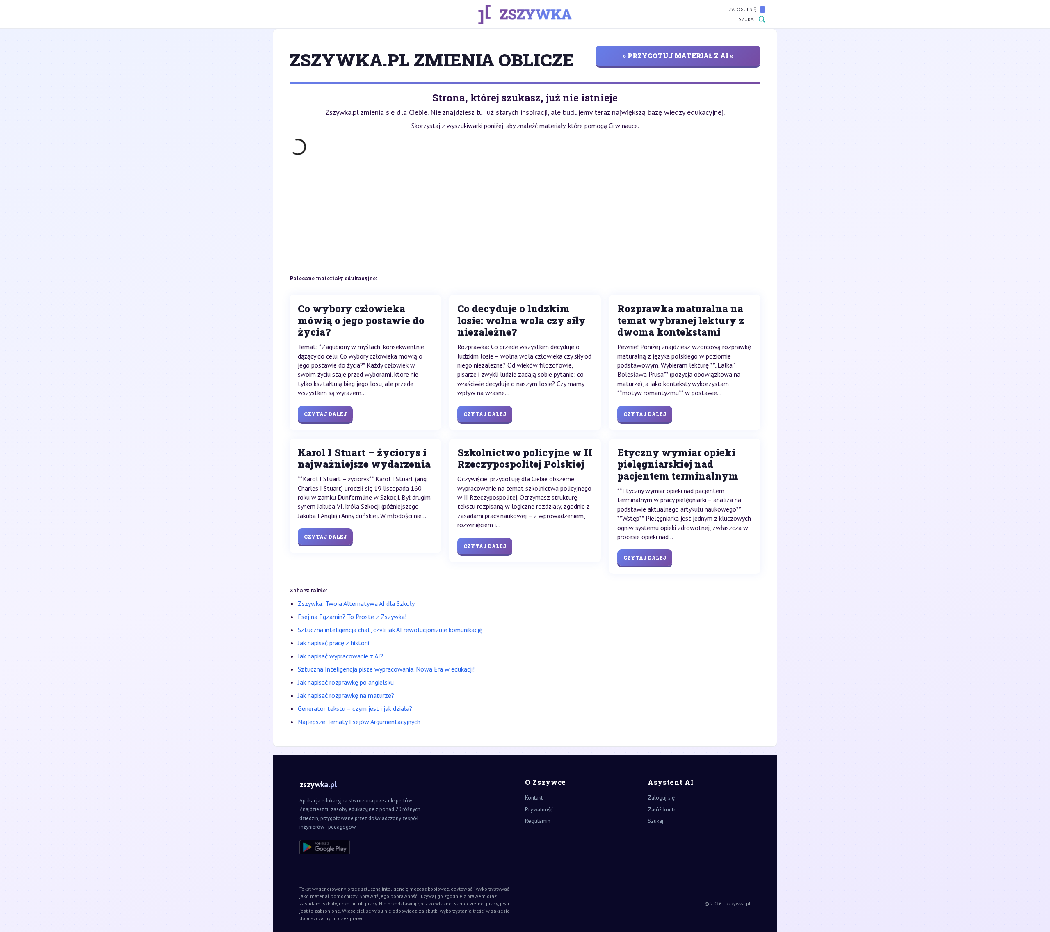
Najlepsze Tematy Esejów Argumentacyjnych (359, 721)
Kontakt (534, 797)
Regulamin (537, 821)
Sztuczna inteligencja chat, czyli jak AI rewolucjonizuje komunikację (390, 630)
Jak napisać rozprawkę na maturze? (346, 695)
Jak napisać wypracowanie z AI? (340, 656)
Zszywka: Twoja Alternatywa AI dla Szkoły (356, 603)
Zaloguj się (742, 9)
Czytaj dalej (325, 414)
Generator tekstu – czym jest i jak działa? (355, 708)
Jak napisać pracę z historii (333, 643)
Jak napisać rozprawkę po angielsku (346, 682)
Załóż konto (662, 809)
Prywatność (539, 809)
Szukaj (747, 19)
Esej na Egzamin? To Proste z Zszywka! (352, 616)
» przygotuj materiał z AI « (678, 55)
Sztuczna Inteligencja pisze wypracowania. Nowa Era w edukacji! (386, 669)
